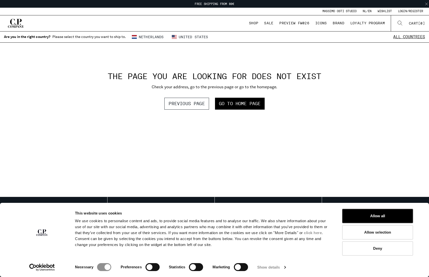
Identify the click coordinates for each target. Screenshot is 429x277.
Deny (377, 248)
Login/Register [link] (410, 11)
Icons (321, 23)
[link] (417, 23)
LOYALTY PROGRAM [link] (367, 23)
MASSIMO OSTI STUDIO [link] (339, 11)
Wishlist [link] (385, 11)
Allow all (377, 216)
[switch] (152, 267)
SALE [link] (268, 23)
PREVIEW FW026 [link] (294, 23)
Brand (338, 23)
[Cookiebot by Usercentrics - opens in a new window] (42, 267)
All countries (409, 36)
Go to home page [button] (240, 103)
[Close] (426, 3)
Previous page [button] (187, 103)
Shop (253, 23)
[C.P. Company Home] (16, 23)
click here (313, 233)
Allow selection (377, 232)
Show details (268, 267)
